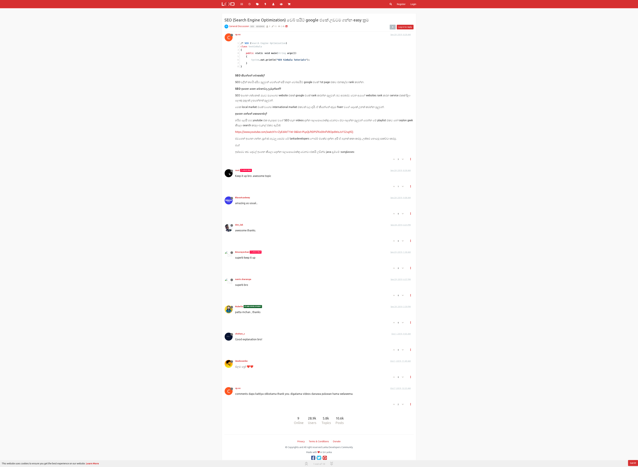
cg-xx (238, 34)
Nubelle (239, 306)
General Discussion (239, 26)
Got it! (633, 463)
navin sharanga (243, 279)
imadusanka (241, 361)
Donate (337, 441)
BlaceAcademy (242, 197)
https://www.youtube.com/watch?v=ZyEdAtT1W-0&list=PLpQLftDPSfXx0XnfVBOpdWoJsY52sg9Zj (294, 131)
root (237, 170)
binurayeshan (242, 252)
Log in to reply (405, 27)
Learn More (92, 463)
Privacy (301, 441)
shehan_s (240, 334)
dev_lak (239, 225)
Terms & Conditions (319, 441)
